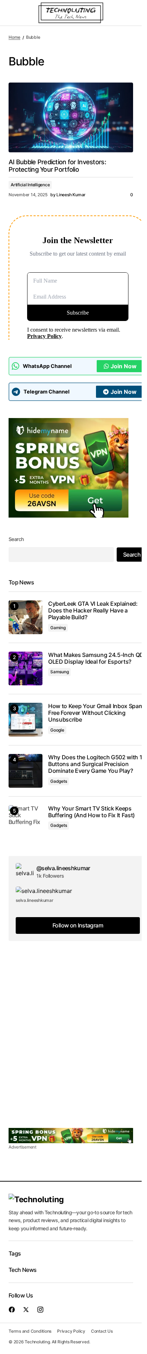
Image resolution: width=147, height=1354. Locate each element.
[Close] (114, 623)
